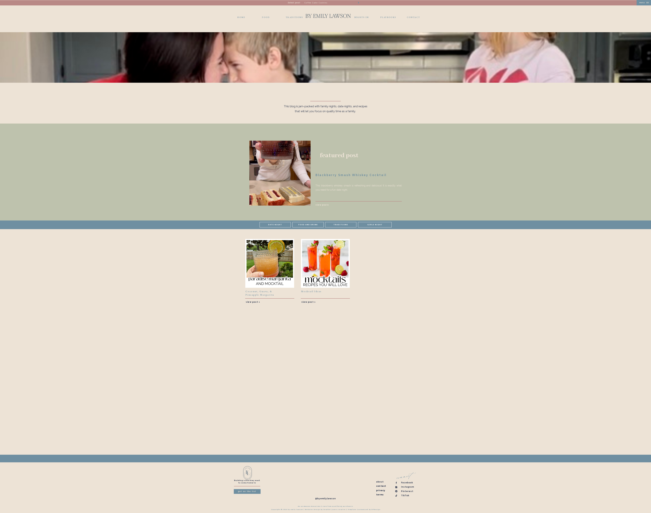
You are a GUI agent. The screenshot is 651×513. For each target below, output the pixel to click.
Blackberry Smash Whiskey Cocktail (351, 175)
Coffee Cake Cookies (316, 3)
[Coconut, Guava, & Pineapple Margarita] (269, 263)
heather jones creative (334, 509)
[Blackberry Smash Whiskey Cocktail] (280, 173)
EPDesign (375, 509)
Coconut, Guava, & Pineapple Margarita (259, 293)
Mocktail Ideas (311, 291)
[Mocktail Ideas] (325, 263)
